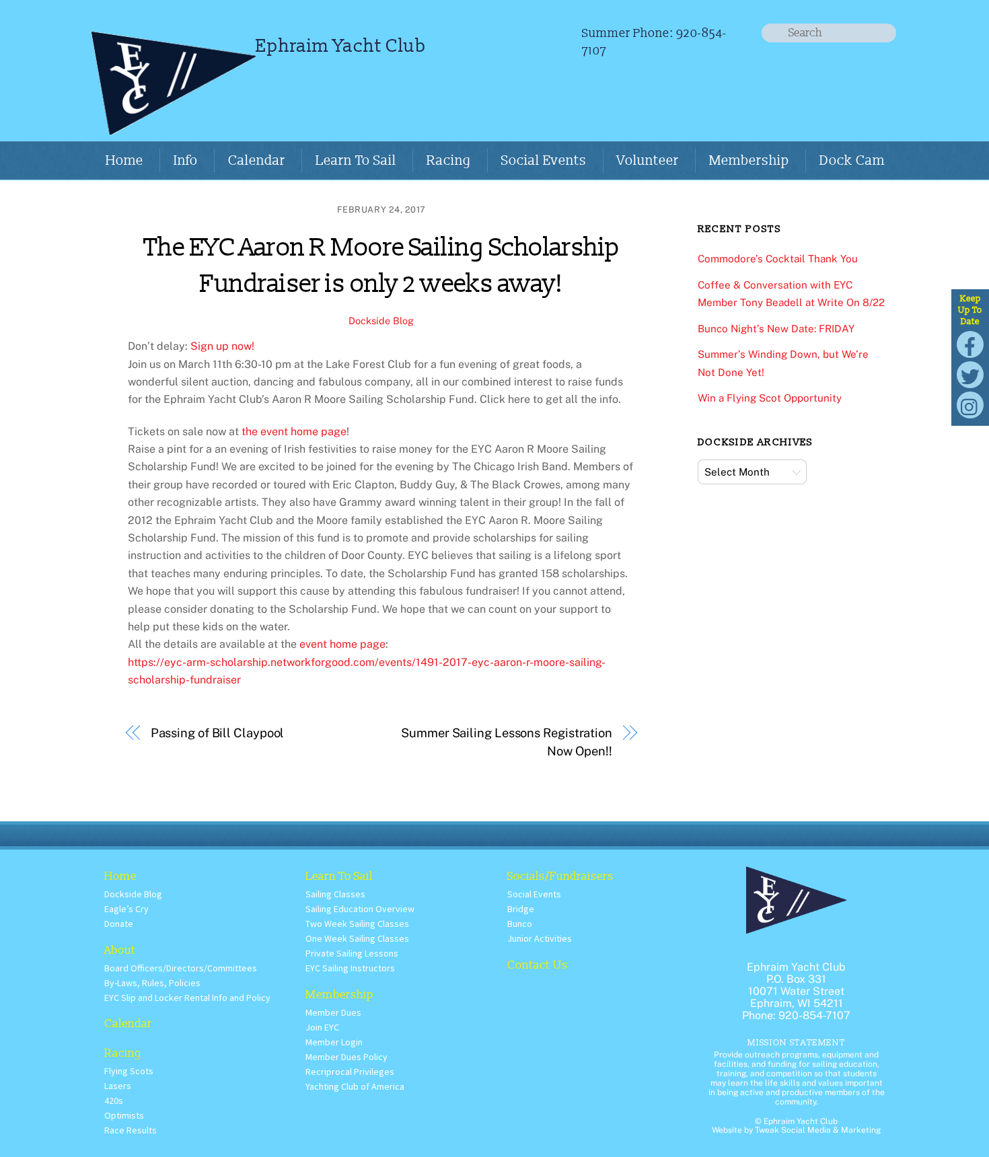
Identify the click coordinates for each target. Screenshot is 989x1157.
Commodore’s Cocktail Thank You (778, 258)
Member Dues (333, 1012)
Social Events (544, 161)
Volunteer (648, 161)
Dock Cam (852, 161)
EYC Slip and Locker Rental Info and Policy (187, 998)
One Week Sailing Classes (357, 938)
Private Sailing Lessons (351, 953)
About (120, 950)
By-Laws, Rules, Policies (152, 983)
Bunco (519, 924)
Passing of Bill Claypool (218, 733)
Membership (749, 161)
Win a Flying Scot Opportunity (770, 398)
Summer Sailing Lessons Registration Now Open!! (506, 741)
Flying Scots (128, 1071)
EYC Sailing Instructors (350, 968)
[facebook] (970, 343)
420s (113, 1100)
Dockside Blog (381, 320)
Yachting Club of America (354, 1086)
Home (124, 161)
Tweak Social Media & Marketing (818, 1130)
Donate (118, 924)
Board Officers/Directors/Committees (180, 968)
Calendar (256, 161)
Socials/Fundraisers (560, 876)
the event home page (294, 431)
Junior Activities (539, 938)
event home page (342, 644)
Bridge (520, 909)
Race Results (130, 1130)
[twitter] (970, 373)
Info (186, 161)
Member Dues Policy (346, 1057)
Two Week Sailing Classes (357, 924)
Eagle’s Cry (126, 909)
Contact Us (537, 965)
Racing (449, 161)
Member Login (334, 1042)
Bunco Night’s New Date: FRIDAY (776, 328)
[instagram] (970, 404)
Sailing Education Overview (359, 909)
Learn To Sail (356, 161)
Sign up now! (222, 346)
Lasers (117, 1086)
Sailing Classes (335, 894)
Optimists (124, 1115)
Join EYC (322, 1027)
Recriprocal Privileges (349, 1072)
